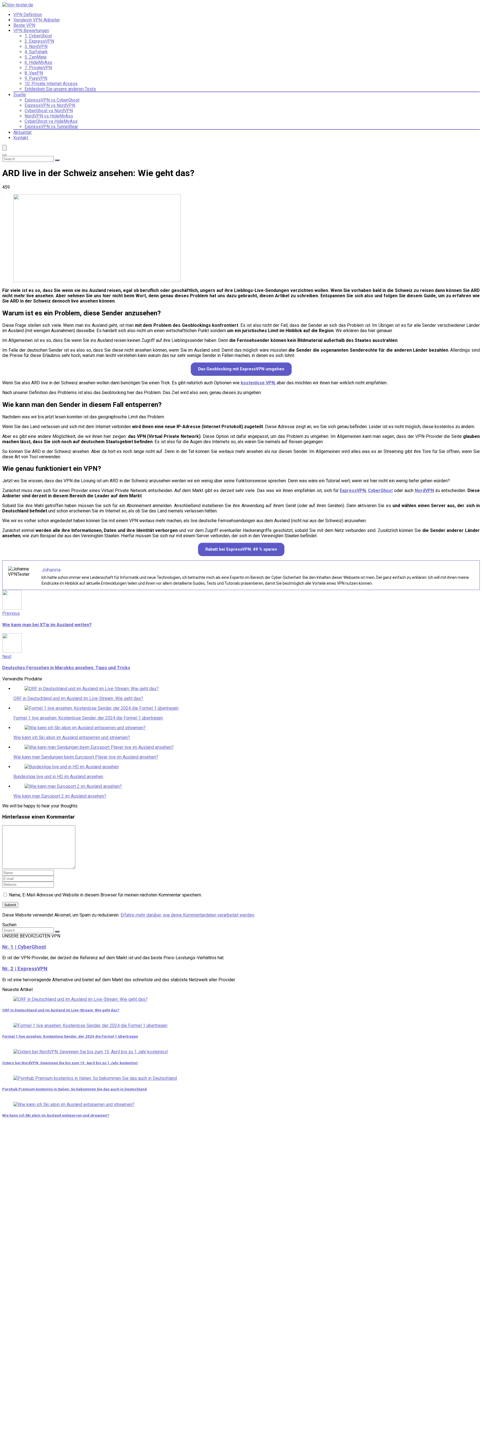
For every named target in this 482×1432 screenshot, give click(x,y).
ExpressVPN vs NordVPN (50, 105)
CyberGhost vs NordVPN (49, 110)
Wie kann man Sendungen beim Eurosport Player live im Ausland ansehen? (85, 757)
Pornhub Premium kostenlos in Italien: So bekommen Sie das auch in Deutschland (74, 1089)
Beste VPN (24, 25)
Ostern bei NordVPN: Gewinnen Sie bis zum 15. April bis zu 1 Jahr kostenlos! (70, 1063)
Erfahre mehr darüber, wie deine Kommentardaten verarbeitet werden (187, 915)
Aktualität (22, 132)
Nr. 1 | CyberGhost (24, 947)
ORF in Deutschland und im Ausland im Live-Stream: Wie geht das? (78, 698)
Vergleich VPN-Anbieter (36, 20)
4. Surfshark (36, 51)
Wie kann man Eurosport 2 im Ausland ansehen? (59, 796)
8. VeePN (34, 73)
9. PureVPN (36, 78)
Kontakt (20, 137)
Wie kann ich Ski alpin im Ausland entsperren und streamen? (71, 737)
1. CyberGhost (38, 36)
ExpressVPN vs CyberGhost (52, 100)
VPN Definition (27, 14)
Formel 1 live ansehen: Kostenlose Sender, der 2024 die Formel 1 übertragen (88, 718)
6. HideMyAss (38, 62)
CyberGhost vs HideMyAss (51, 121)
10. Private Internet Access (51, 83)
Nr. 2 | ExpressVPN (24, 969)
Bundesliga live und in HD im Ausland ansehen (58, 776)
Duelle (19, 94)
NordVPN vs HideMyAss (49, 116)
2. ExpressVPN (39, 41)
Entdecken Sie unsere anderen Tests (60, 89)
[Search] (4, 155)
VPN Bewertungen (31, 30)
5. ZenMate (36, 57)
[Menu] (4, 148)
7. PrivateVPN (38, 67)
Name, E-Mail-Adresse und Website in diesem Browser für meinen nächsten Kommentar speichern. (105, 895)
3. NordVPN (36, 46)
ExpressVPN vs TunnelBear (51, 126)
